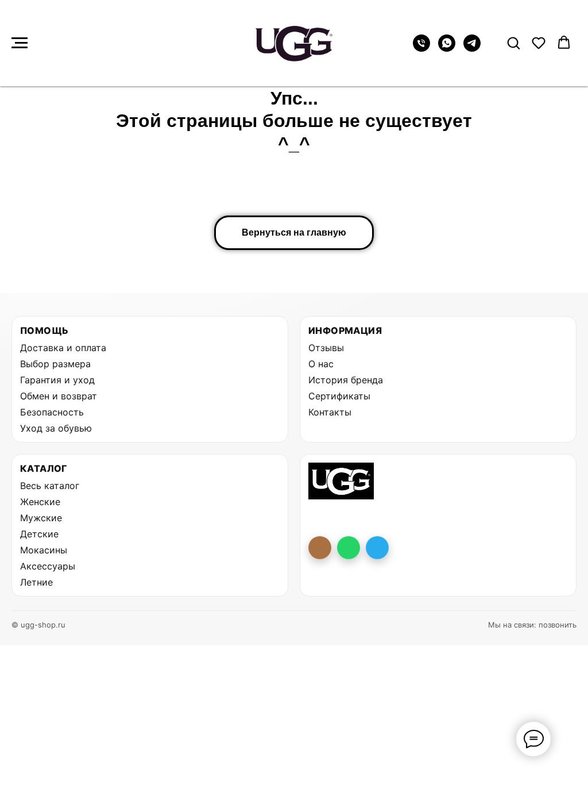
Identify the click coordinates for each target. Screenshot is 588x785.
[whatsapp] (446, 48)
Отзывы (326, 347)
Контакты (329, 412)
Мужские (41, 518)
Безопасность (52, 412)
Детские (39, 534)
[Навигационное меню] (19, 43)
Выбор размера (55, 364)
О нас (321, 364)
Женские (40, 501)
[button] (513, 42)
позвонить (558, 624)
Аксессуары (47, 566)
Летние (36, 582)
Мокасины (43, 550)
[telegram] (472, 48)
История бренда (345, 380)
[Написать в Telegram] (377, 547)
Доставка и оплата (63, 347)
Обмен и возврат (58, 396)
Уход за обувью (56, 428)
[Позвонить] (319, 547)
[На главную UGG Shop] (341, 481)
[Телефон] (421, 48)
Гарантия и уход (57, 380)
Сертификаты (339, 396)
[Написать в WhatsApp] (348, 547)
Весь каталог (49, 485)
